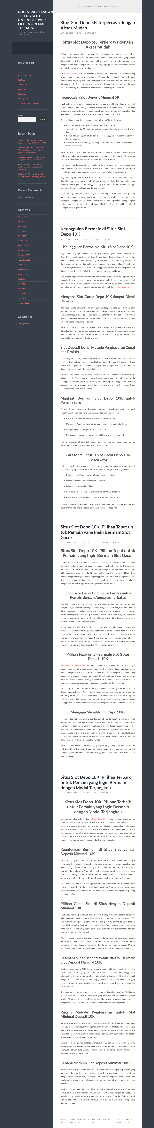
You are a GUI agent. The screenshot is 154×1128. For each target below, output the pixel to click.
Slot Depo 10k (23, 80)
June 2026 (22, 226)
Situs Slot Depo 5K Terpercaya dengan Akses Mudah (98, 25)
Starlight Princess (24, 75)
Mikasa (79, 33)
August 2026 (23, 217)
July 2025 (21, 279)
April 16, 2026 (67, 33)
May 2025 (22, 289)
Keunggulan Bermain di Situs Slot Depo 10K (93, 231)
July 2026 (21, 222)
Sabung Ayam (23, 89)
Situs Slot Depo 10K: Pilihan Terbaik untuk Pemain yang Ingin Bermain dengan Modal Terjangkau (96, 782)
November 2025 (24, 260)
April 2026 (22, 236)
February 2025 (23, 303)
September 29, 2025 (69, 543)
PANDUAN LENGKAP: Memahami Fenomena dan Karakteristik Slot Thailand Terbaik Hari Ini (30, 150)
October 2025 (23, 265)
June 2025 (22, 284)
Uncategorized (23, 324)
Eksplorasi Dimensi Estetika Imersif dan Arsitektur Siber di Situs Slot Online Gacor (31, 166)
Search (21, 115)
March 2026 (22, 241)
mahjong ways (23, 99)
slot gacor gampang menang (28, 103)
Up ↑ (127, 1122)
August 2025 (23, 274)
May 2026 (22, 231)
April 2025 (22, 293)
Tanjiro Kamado (88, 543)
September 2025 (24, 269)
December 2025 (24, 255)
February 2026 (23, 245)
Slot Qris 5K (22, 85)
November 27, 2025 (69, 239)
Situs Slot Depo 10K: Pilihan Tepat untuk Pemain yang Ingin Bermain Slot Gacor (97, 532)
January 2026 (23, 250)
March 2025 (22, 298)
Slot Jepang (22, 94)
